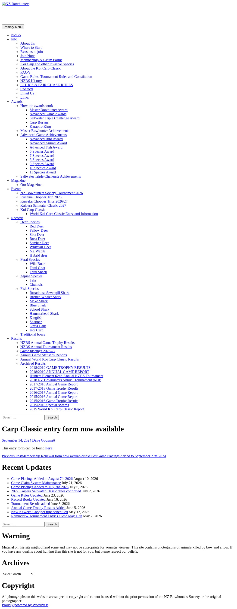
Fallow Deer (39, 230)
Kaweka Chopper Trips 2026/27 (44, 201)
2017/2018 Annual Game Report (54, 384)
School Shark (39, 309)
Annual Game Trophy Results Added (38, 508)
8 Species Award (42, 160)
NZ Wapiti (37, 251)
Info (14, 39)
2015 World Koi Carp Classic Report (57, 409)
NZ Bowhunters (27, 15)
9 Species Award (42, 164)
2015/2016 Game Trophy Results (54, 401)
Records (17, 218)
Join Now (27, 56)
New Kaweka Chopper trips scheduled (39, 512)
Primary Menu (13, 27)
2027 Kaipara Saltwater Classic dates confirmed (46, 491)
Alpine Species (31, 276)
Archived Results (33, 363)
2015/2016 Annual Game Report (54, 397)
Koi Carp (36, 330)
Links (24, 97)
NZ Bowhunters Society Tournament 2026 (51, 193)
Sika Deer (37, 234)
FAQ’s (25, 72)
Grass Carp (38, 326)
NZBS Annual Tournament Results (46, 347)
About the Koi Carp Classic (40, 68)
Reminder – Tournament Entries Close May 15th (46, 516)
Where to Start (30, 47)
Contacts (26, 89)
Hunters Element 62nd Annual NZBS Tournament (66, 376)
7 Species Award (42, 156)
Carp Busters (39, 122)
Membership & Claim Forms (41, 60)
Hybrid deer (38, 255)
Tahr (33, 280)
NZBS (16, 35)
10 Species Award (43, 168)
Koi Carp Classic (32, 210)
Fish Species (29, 289)
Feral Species (30, 259)
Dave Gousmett (43, 440)
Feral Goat (37, 268)
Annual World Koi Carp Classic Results (49, 359)
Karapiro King (40, 126)
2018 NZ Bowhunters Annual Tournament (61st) (65, 380)
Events (16, 189)
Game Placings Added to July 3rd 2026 (40, 487)
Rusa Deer (37, 239)
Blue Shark (38, 305)
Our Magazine (30, 185)
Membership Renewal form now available (42, 456)
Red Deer (37, 226)
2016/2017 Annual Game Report (54, 392)
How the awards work (36, 106)
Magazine (18, 180)
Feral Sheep (38, 272)
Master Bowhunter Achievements (44, 131)
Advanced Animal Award (48, 143)
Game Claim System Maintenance (36, 483)
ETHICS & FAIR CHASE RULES (46, 85)
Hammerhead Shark (44, 313)
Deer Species (30, 222)
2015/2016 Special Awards (49, 405)
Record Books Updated (28, 499)
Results (16, 338)
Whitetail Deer (40, 247)
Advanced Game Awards (48, 114)
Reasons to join (31, 52)
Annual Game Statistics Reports (43, 355)
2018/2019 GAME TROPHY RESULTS (60, 368)
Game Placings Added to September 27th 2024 (124, 456)
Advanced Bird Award (46, 139)
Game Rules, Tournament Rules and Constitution (56, 77)
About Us (27, 43)
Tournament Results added (30, 504)
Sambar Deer (39, 243)
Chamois (36, 284)
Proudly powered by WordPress (25, 605)
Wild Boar (37, 264)
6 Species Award (42, 151)
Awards (16, 101)
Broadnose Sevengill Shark (49, 293)
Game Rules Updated (27, 495)
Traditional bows (32, 334)
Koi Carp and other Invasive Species (47, 64)
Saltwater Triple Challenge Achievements (50, 176)
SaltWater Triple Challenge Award (55, 118)
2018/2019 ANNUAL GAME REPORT (59, 372)
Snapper (36, 322)
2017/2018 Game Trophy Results (54, 388)
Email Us (27, 93)
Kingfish (36, 318)
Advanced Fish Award (46, 147)
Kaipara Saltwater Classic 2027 (43, 205)
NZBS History (31, 81)
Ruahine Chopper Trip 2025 (41, 197)
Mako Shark (39, 301)
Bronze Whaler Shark (45, 297)
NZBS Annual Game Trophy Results (47, 343)
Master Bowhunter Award (49, 110)
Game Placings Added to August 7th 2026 (42, 479)
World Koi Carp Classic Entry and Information (64, 214)
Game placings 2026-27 (37, 351)
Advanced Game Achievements (43, 135)
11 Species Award (43, 172)
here (48, 448)
